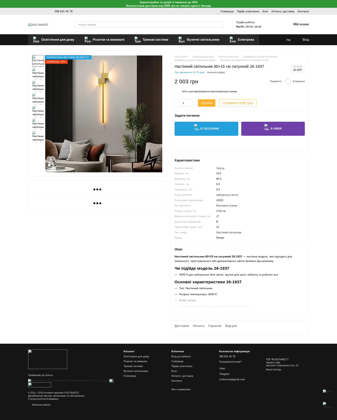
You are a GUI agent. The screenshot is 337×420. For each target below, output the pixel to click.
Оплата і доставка (282, 11)
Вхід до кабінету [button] (181, 356)
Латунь (220, 168)
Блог (265, 11)
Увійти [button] (185, 91)
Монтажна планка (226, 205)
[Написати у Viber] (328, 395)
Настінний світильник (228, 232)
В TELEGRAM (209, 128)
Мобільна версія (41, 404)
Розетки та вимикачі (108, 39)
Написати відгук (216, 72)
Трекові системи (155, 39)
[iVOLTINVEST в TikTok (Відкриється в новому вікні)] (34, 11)
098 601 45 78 (64, 11)
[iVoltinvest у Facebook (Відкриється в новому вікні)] (43, 11)
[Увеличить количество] (189, 103)
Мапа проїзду (273, 369)
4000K (219, 200)
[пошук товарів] (220, 24)
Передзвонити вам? (230, 361)
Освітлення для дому (57, 39)
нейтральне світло (227, 194)
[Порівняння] (268, 24)
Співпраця (227, 11)
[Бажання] (278, 24)
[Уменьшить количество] (177, 103)
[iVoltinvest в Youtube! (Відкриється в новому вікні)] (39, 11)
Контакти (303, 11)
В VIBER (276, 128)
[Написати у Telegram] (328, 407)
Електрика (246, 39)
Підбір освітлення (248, 11)
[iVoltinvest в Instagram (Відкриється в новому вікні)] (29, 11)
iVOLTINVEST (71, 392)
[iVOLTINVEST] (47, 359)
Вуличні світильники (203, 39)
